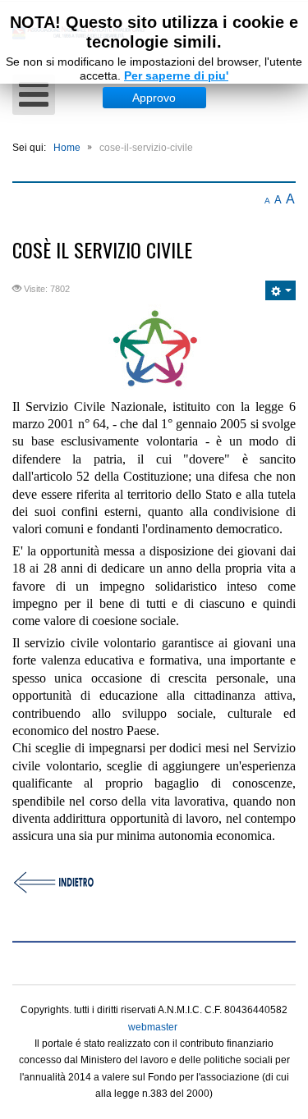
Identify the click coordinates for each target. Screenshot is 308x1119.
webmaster (152, 1027)
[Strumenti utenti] (280, 290)
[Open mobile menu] (33, 95)
